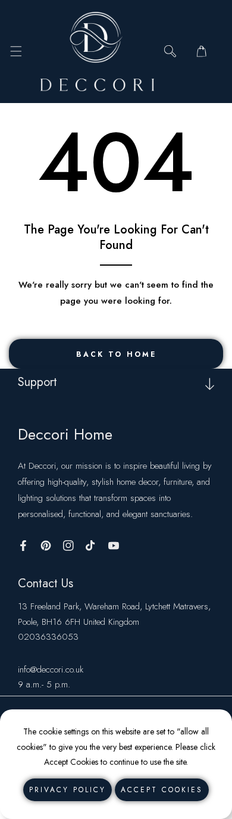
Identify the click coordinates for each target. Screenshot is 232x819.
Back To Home (116, 354)
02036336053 (48, 636)
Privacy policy (67, 789)
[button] (16, 51)
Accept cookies (162, 789)
